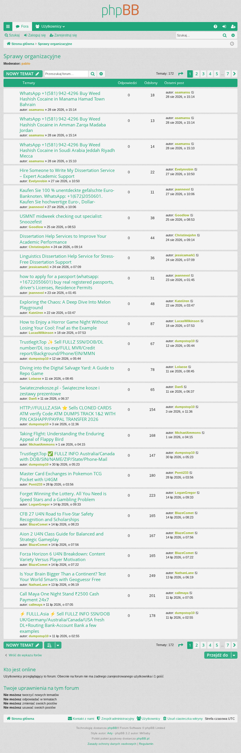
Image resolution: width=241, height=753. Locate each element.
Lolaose (35, 378)
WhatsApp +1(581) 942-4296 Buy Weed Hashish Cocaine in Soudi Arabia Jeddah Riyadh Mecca (67, 150)
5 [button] (217, 73)
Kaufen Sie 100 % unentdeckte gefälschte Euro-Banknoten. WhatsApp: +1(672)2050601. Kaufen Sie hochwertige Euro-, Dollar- (67, 196)
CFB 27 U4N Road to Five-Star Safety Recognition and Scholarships (56, 516)
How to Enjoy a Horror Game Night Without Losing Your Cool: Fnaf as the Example (64, 324)
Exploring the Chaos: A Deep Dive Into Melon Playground (65, 304)
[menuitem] (215, 26)
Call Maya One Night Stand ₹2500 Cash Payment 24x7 (59, 596)
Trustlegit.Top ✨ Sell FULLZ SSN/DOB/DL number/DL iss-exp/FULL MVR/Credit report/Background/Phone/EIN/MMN (61, 347)
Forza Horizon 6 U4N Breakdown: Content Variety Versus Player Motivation (62, 556)
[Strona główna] (120, 11)
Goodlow (36, 227)
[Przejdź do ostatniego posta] (193, 92)
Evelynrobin (38, 181)
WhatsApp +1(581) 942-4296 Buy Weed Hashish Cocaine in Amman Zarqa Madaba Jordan (63, 124)
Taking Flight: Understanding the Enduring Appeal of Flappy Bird (62, 436)
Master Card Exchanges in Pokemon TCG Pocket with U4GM (61, 476)
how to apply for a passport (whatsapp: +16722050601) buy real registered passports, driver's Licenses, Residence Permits (67, 282)
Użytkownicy (51, 26)
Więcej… (9, 27)
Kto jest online (20, 669)
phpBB (112, 727)
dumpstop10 (38, 358)
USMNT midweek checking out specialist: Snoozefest (61, 219)
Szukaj (14, 35)
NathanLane (38, 584)
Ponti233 (35, 484)
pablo (25, 63)
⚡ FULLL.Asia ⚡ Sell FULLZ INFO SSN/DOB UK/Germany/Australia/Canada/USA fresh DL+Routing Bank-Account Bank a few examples (65, 622)
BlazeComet (38, 524)
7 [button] (228, 73)
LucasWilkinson (41, 332)
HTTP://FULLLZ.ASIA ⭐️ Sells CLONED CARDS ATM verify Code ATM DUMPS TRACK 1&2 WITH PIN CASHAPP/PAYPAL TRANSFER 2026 (68, 413)
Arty (110, 733)
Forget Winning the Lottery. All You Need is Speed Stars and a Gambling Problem (63, 496)
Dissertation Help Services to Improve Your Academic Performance (63, 239)
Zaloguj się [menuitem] (225, 27)
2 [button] (196, 73)
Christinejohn (39, 247)
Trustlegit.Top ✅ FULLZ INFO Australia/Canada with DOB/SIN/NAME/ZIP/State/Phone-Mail (67, 456)
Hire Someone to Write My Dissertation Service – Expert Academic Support (67, 173)
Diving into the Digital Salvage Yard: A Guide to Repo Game (67, 370)
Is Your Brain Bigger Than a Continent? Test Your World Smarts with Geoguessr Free (63, 576)
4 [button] (210, 73)
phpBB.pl (143, 738)
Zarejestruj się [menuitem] (234, 27)
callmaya (35, 604)
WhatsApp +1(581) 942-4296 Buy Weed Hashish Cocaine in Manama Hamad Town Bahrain (62, 99)
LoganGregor (39, 504)
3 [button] (203, 73)
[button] (180, 73)
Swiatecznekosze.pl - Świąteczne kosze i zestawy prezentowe (60, 390)
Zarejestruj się (65, 35)
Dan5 (33, 398)
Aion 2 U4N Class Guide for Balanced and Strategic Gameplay (61, 536)
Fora (25, 26)
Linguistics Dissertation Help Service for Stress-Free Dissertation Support (67, 259)
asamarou (36, 109)
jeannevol (36, 207)
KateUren (36, 312)
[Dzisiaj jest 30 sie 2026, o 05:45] (232, 44)
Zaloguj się (37, 35)
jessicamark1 (39, 267)
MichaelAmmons (42, 444)
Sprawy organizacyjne (32, 56)
